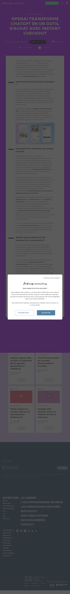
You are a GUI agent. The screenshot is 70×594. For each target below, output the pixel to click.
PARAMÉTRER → (24, 313)
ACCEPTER (46, 313)
